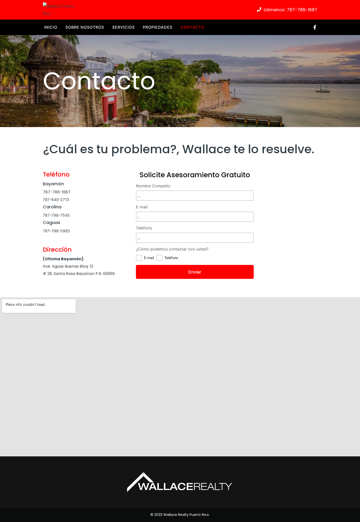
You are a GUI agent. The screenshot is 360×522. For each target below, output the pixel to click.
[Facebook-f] (314, 27)
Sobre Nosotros (84, 27)
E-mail (142, 206)
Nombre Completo (153, 185)
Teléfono (144, 227)
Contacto (192, 27)
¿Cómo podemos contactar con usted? (172, 249)
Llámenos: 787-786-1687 (290, 10)
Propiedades (157, 27)
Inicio (50, 27)
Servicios (123, 27)
